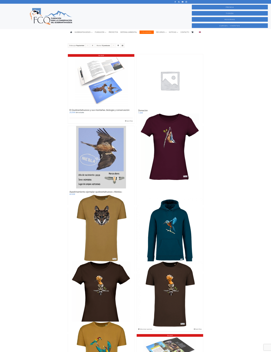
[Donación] (170, 80)
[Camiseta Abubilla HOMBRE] (170, 294)
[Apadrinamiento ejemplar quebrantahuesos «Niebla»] (101, 157)
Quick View (129, 121)
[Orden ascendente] (92, 45)
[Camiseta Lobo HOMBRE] (101, 228)
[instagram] (186, 2)
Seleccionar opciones (146, 329)
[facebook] (175, 2)
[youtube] (182, 2)
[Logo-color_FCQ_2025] (51, 9)
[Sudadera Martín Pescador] (170, 231)
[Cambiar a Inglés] (200, 32)
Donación (143, 110)
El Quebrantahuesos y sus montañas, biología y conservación (99, 110)
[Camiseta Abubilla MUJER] (101, 294)
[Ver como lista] (122, 45)
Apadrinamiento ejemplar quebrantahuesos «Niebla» (95, 192)
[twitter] (179, 2)
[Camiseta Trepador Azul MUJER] (170, 146)
